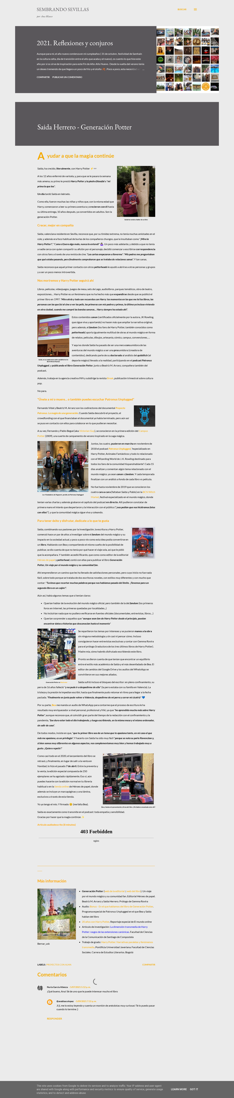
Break (110, 378)
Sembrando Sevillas (63, 9)
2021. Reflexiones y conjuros (75, 42)
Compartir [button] (43, 77)
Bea (54, 704)
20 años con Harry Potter (95, 921)
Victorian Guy (87, 430)
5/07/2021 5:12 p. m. (80, 987)
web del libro (134, 891)
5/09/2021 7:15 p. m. (86, 1001)
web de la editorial (114, 891)
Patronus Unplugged (120, 448)
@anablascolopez (65, 1001)
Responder (54, 1018)
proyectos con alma (58, 964)
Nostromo (63, 682)
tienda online (61, 786)
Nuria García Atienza (57, 987)
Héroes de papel (46, 559)
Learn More (179, 1089)
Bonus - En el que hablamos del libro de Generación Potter (121, 906)
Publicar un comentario (67, 77)
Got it (194, 1089)
